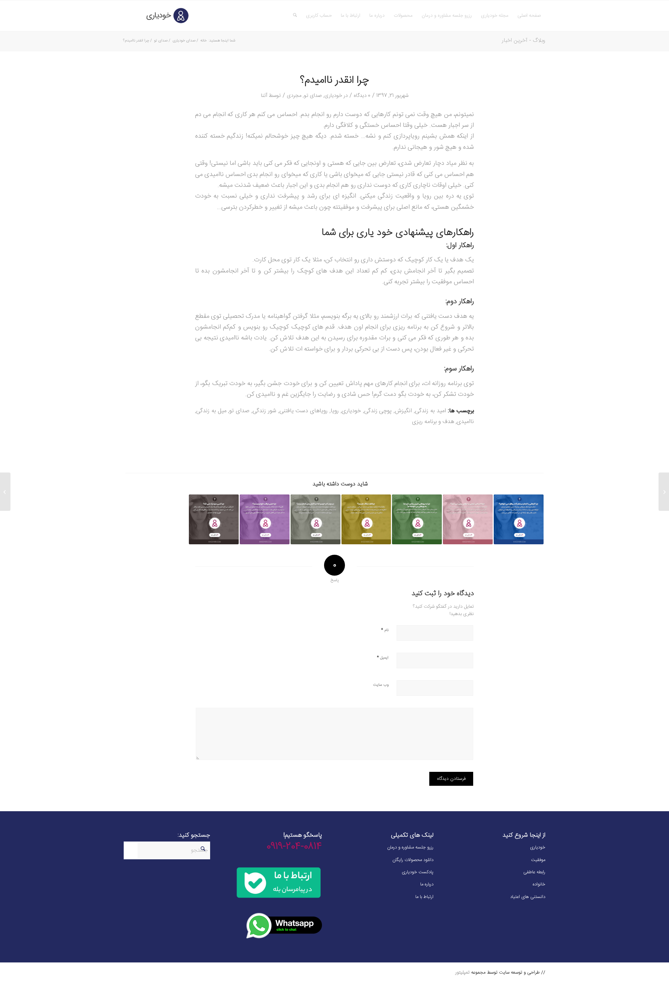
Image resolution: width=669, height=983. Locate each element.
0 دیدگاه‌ (362, 95)
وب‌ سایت (381, 685)
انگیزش (403, 411)
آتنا (264, 95)
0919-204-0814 (294, 847)
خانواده (539, 884)
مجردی (294, 95)
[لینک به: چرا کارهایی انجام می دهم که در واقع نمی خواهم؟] (519, 519)
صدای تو (313, 95)
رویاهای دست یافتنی (303, 411)
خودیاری (333, 95)
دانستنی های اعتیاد (527, 897)
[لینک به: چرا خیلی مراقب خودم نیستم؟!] (265, 519)
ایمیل (383, 657)
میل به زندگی (211, 411)
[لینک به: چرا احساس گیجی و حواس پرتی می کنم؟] (468, 519)
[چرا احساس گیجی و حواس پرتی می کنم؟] (664, 492)
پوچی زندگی (378, 411)
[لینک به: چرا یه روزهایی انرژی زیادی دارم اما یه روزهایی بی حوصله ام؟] (417, 519)
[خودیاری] (157, 15)
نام (385, 629)
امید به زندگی (430, 411)
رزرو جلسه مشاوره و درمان (410, 847)
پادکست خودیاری (417, 872)
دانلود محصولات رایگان (412, 860)
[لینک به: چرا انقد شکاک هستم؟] (366, 519)
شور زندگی (264, 411)
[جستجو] (295, 15)
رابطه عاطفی (534, 872)
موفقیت (538, 860)
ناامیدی (465, 422)
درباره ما (426, 884)
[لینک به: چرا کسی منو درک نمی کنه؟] (214, 519)
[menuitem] (529, 15)
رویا (335, 411)
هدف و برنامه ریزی (433, 422)
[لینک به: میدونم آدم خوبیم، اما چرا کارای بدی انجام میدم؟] (315, 519)
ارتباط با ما (424, 897)
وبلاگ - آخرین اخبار (523, 40)
